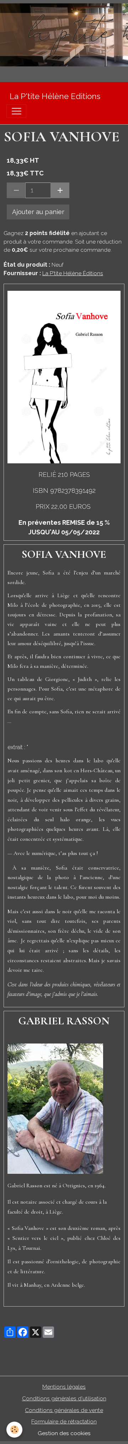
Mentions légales (64, 1386)
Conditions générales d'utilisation (64, 1398)
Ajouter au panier (38, 212)
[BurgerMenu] (16, 111)
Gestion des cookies (64, 1433)
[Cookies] (14, 1430)
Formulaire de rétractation (64, 1421)
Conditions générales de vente (64, 1410)
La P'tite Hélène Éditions (72, 273)
